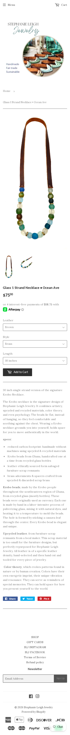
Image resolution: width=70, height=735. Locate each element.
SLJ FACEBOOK (35, 652)
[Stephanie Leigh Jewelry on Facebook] (31, 697)
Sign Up (60, 678)
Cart (63, 5)
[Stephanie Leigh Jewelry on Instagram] (37, 697)
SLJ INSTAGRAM (35, 647)
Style (6, 337)
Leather (8, 320)
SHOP (35, 637)
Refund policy (35, 662)
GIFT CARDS (35, 642)
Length (7, 353)
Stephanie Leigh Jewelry (38, 707)
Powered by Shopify (34, 711)
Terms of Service (35, 657)
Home (6, 91)
